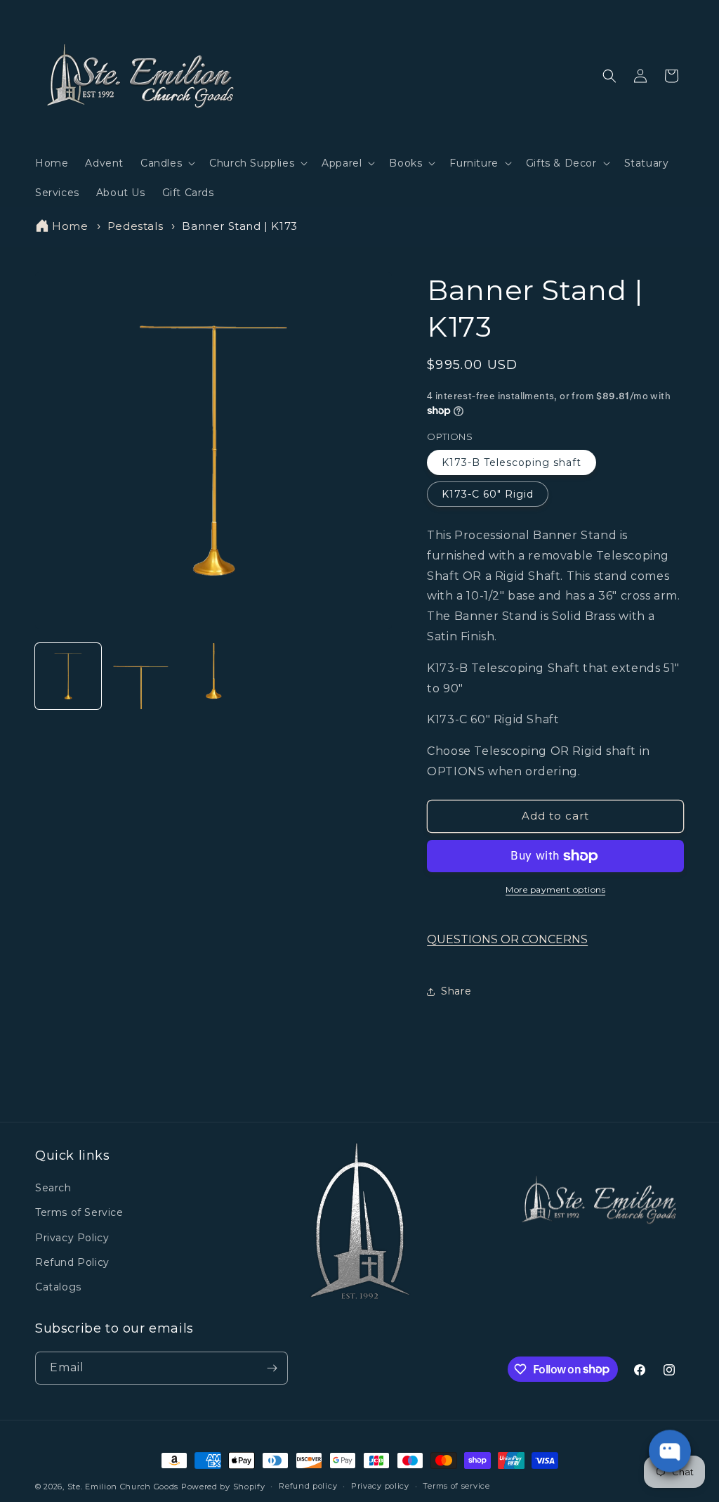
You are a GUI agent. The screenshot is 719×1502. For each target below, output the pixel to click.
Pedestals (135, 226)
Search (53, 1187)
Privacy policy (380, 1486)
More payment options (555, 889)
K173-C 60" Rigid (488, 494)
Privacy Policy (72, 1237)
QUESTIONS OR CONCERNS (507, 939)
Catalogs (58, 1287)
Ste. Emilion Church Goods (123, 1486)
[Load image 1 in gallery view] (68, 676)
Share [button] (456, 991)
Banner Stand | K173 (239, 226)
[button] (166, 163)
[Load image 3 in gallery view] (213, 676)
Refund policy (308, 1486)
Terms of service (456, 1486)
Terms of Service (79, 1212)
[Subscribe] (271, 1368)
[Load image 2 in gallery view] (141, 676)
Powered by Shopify (223, 1486)
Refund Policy (72, 1262)
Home (70, 226)
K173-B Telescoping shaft (511, 462)
